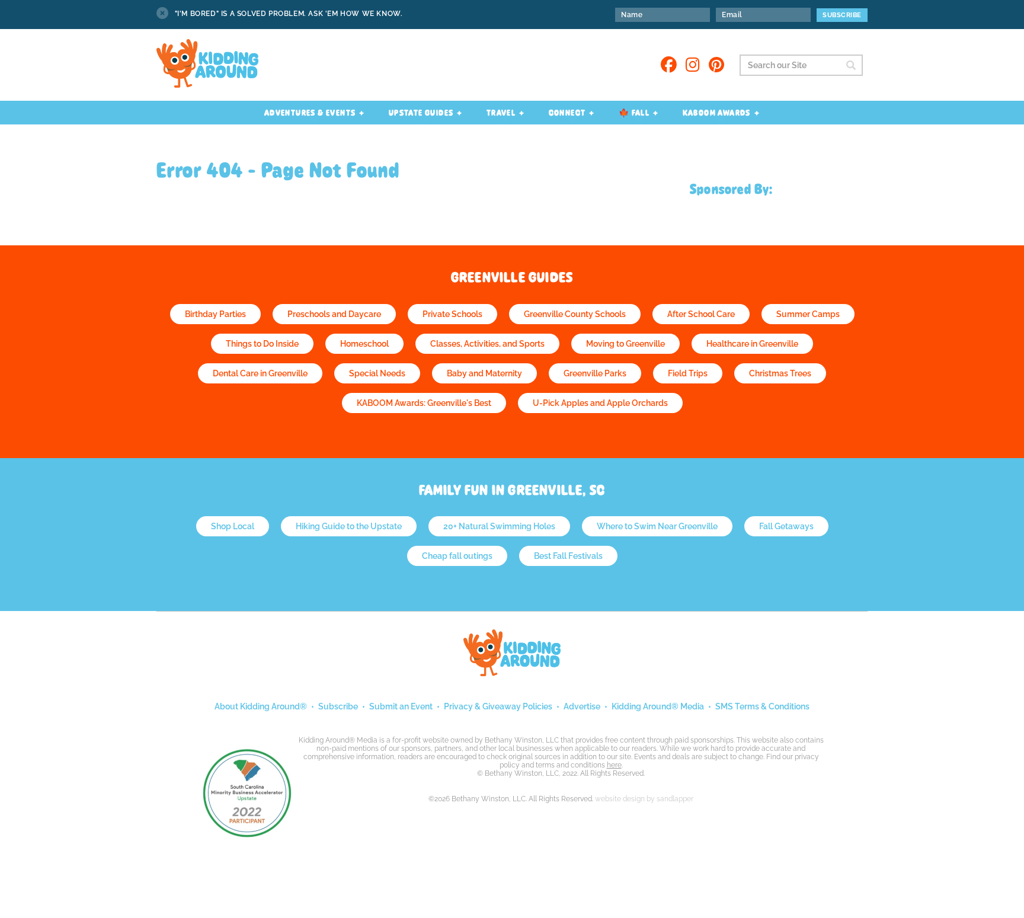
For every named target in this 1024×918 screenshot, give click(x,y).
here (614, 765)
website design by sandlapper (644, 799)
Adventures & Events (310, 112)
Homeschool (364, 343)
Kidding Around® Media (658, 706)
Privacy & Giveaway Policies (498, 706)
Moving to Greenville (625, 343)
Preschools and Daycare (334, 314)
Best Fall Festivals (568, 556)
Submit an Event (401, 706)
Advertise (582, 706)
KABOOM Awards (717, 112)
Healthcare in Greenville (752, 343)
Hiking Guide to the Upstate (349, 526)
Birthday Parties (215, 314)
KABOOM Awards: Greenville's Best (424, 403)
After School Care (701, 314)
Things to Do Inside (262, 343)
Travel (501, 112)
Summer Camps (808, 314)
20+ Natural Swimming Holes (499, 526)
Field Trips (688, 373)
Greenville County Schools (575, 314)
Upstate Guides (421, 112)
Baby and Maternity (484, 373)
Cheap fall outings (457, 556)
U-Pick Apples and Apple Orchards (600, 403)
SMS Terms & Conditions (762, 706)
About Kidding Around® (261, 706)
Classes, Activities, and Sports (487, 343)
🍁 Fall (634, 112)
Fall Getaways (786, 526)
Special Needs (377, 373)
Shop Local (232, 526)
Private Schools (452, 314)
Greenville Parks (595, 373)
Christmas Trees (780, 373)
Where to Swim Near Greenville (657, 526)
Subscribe (338, 706)
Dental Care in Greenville (260, 373)
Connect (567, 112)
